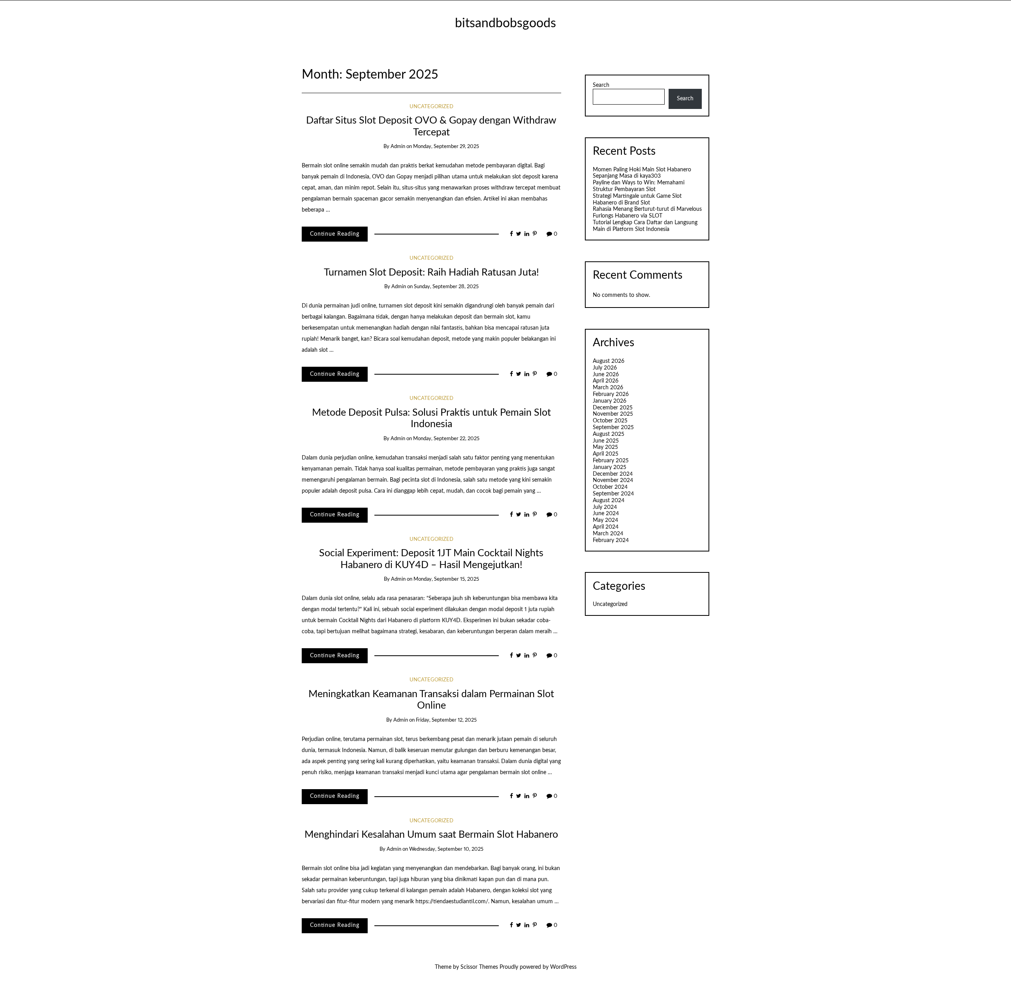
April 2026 (605, 381)
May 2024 (605, 520)
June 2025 (606, 441)
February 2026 (611, 394)
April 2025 (605, 454)
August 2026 (608, 361)
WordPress (563, 967)
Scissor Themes (479, 967)
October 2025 (610, 421)
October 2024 (610, 487)
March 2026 (608, 387)
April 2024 (605, 527)
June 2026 (606, 374)
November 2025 (613, 414)
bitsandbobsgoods (505, 23)
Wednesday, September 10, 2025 (446, 849)
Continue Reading (334, 234)
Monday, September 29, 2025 (446, 146)
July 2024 (605, 507)
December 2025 (613, 408)
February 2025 (611, 460)
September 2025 (613, 427)
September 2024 (613, 494)
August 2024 (608, 500)
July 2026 (605, 368)
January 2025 (609, 467)
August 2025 (608, 434)
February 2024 (611, 540)
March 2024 (608, 533)
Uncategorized (431, 106)
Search (601, 85)
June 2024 (606, 513)
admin (398, 146)
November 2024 (613, 480)
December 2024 (613, 474)
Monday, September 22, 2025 (446, 438)
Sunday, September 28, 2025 (446, 286)
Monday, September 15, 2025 (446, 579)
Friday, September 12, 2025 (446, 720)
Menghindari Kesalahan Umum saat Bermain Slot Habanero (431, 835)
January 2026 (609, 401)
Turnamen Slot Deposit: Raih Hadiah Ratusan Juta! (431, 273)
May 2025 (605, 447)
